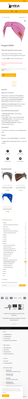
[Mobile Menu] (16, 11)
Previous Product (7, 17)
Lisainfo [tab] (14, 85)
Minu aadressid (7, 351)
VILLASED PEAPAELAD (8, 267)
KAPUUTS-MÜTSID (7, 247)
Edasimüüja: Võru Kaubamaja (10, 340)
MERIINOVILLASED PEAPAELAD (10, 260)
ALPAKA (4, 222)
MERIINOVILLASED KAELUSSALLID (10, 230)
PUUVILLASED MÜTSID (8, 252)
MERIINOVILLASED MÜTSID (9, 248)
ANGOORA (5, 226)
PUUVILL (13, 69)
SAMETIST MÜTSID (7, 254)
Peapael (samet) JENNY (7, 187)
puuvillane (6, 70)
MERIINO (5, 241)
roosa (9, 70)
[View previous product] (2, 17)
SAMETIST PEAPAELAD (6, 185)
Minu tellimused (7, 347)
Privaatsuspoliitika (8, 363)
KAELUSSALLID (6, 229)
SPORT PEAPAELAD (7, 265)
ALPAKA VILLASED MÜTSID (9, 245)
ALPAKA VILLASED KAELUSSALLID (10, 224)
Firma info (6, 361)
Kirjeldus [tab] (14, 82)
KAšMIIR (5, 234)
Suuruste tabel (7, 338)
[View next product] (26, 17)
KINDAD (4, 236)
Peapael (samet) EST (7, 209)
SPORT (4, 273)
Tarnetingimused (7, 336)
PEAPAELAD (9, 69)
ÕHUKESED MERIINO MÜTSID (9, 250)
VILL (4, 275)
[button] (25, 21)
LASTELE (5, 239)
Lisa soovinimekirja (9, 75)
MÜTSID (4, 243)
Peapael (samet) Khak (20, 187)
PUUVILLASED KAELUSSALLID (9, 232)
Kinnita (22, 285)
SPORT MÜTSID (6, 255)
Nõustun (5, 395)
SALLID (4, 271)
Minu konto (6, 349)
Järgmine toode (21, 17)
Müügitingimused (8, 334)
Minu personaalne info (9, 353)
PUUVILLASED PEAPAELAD (21, 69)
